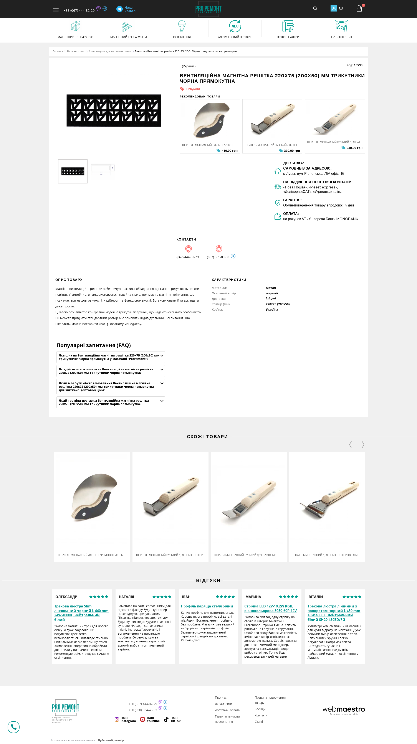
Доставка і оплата (227, 710)
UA (334, 8)
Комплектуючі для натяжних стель (109, 51)
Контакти (261, 715)
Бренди (260, 709)
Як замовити (223, 704)
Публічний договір (111, 740)
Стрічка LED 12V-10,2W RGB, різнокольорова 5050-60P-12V (270, 608)
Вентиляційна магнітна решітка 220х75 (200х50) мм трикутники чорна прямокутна (186, 51)
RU (341, 8)
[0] (359, 8)
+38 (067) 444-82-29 (79, 10)
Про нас (221, 697)
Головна (58, 51)
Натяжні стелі (75, 51)
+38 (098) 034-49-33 (143, 710)
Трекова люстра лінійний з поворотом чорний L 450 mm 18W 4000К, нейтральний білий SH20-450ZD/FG (334, 613)
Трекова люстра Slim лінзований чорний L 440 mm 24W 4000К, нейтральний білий (81, 613)
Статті (259, 721)
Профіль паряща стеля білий (207, 606)
